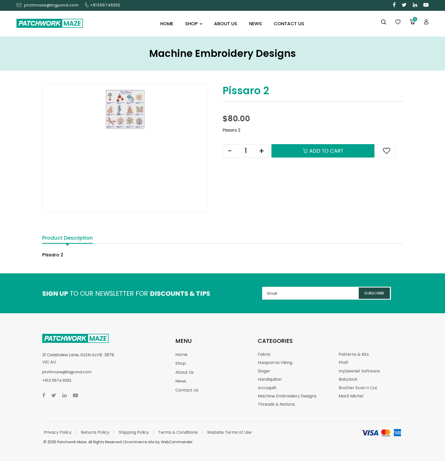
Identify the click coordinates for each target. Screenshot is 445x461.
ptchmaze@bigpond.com (51, 5)
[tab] (67, 238)
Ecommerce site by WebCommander (159, 442)
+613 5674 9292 (56, 380)
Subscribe (374, 293)
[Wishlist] (397, 22)
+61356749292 (105, 5)
